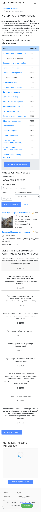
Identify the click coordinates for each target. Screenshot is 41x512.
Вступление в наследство (13, 102)
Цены (19, 493)
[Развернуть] (35, 3)
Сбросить (25, 204)
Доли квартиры (9, 126)
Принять (26, 506)
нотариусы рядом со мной (20, 482)
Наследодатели (24, 497)
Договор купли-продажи (12, 73)
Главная (6, 493)
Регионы (6, 497)
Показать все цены (11, 432)
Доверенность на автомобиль (14, 63)
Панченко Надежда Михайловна (15, 232)
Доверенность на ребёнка (13, 68)
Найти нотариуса (11, 204)
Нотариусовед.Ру (16, 3)
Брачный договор (10, 82)
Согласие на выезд (10, 97)
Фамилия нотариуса (9, 184)
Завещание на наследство (13, 106)
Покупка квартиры (10, 135)
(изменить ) (19, 11)
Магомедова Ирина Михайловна (15, 213)
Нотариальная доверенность (14, 53)
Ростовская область (11, 9)
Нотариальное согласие (12, 87)
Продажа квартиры (10, 131)
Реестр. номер (4, 194)
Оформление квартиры (12, 121)
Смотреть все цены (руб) (17, 164)
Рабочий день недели (23, 192)
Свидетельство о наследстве (14, 116)
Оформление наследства (12, 111)
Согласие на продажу (11, 92)
